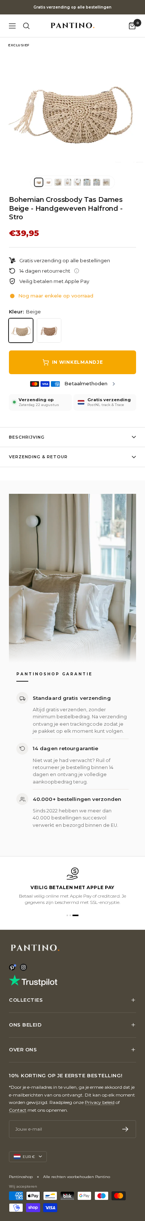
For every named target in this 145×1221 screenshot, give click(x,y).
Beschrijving (27, 437)
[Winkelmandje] (132, 26)
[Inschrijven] (125, 1129)
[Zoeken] (26, 26)
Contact (17, 1110)
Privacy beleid (100, 1102)
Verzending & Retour (38, 456)
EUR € (29, 1156)
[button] (67, 915)
